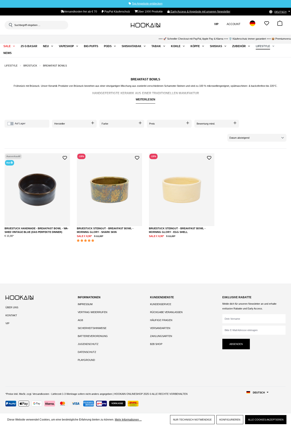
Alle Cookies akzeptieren (265, 419)
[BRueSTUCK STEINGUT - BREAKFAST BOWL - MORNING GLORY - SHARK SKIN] (109, 189)
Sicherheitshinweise (92, 328)
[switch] (10, 123)
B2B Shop (156, 344)
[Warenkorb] (279, 25)
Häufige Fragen (161, 320)
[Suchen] (10, 25)
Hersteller (59, 123)
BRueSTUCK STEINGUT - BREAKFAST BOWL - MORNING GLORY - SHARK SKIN (105, 230)
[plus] (107, 239)
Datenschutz (87, 352)
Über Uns (11, 307)
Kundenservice (160, 304)
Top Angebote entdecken (147, 3)
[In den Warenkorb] (125, 239)
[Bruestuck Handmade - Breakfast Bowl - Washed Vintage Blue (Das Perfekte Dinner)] (37, 189)
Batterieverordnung (93, 336)
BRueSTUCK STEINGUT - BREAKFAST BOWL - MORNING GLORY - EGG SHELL (177, 230)
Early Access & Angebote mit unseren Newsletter (200, 11)
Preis (152, 123)
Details (37, 239)
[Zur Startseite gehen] (145, 25)
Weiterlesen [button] (145, 99)
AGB (80, 320)
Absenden (236, 344)
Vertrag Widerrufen (92, 312)
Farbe (105, 123)
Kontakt (11, 315)
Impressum (85, 304)
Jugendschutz (88, 344)
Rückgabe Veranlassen (166, 312)
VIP (7, 323)
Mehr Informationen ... (128, 419)
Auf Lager (20, 123)
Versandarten (160, 328)
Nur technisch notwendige (192, 419)
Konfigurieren (229, 419)
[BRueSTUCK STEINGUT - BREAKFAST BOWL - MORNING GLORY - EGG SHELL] (181, 189)
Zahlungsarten (161, 336)
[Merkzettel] (266, 25)
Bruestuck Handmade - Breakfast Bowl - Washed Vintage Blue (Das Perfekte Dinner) (36, 230)
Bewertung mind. (206, 123)
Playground (86, 360)
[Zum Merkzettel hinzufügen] (65, 157)
